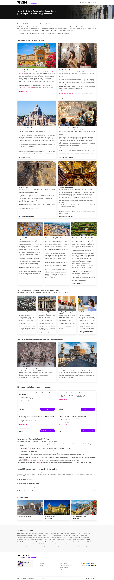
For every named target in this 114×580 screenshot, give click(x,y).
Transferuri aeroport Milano (43, 546)
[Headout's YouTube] (91, 578)
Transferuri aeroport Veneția (71, 546)
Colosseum (56, 533)
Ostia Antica (66, 537)
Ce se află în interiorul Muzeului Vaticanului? (28, 98)
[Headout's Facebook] (93, 578)
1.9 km (36, 457)
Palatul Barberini (87, 533)
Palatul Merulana (75, 535)
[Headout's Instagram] (88, 578)
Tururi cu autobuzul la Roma (49, 539)
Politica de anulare (64, 569)
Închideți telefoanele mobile (67, 93)
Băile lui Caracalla (37, 535)
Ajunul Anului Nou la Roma (53, 544)
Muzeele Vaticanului (29, 533)
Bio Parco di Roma (47, 535)
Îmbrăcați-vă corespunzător (27, 94)
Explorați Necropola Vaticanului (26, 216)
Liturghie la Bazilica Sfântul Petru (46, 332)
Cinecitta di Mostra (57, 535)
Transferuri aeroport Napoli (57, 546)
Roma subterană (74, 537)
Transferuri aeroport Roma (42, 541)
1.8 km (32, 456)
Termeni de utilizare (64, 567)
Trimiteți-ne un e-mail (44, 565)
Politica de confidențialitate (66, 565)
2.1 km (38, 462)
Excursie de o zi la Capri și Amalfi (64, 539)
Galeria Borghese (87, 537)
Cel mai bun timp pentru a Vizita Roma (69, 544)
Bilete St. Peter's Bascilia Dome (66, 157)
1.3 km (32, 450)
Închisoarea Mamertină (57, 537)
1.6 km (30, 454)
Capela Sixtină (49, 533)
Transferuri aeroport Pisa (84, 546)
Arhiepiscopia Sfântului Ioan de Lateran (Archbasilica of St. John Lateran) (33, 537)
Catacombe (73, 533)
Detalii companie (63, 563)
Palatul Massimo (66, 535)
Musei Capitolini (34, 539)
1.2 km (27, 448)
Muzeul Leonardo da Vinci (23, 539)
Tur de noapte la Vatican (24, 380)
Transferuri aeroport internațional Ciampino (27, 544)
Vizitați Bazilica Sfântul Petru (25, 157)
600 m (26, 447)
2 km (29, 460)
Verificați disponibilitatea (47, 409)
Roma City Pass (20, 541)
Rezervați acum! (49, 518)
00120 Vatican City (26, 91)
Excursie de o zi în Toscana (78, 539)
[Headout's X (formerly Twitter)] (95, 578)
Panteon (79, 533)
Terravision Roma (53, 541)
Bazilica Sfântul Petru (40, 533)
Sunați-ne (42, 563)
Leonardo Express (63, 541)
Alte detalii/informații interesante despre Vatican (86, 332)
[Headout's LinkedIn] (86, 578)
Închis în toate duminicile (28, 87)
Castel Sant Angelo (65, 533)
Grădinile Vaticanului (77, 283)
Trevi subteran (84, 535)
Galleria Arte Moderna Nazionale (24, 535)
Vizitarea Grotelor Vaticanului (65, 216)
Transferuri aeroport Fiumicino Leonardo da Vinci (80, 541)
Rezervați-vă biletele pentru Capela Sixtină (68, 98)
